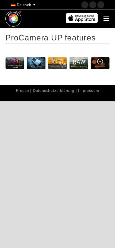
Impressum (88, 90)
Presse (22, 90)
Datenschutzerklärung (53, 90)
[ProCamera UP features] (57, 63)
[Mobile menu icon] (106, 18)
